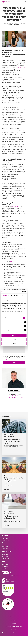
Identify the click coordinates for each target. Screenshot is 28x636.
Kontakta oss (5, 564)
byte (11, 261)
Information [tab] (14, 295)
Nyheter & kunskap (20, 23)
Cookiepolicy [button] (14, 620)
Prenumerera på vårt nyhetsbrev (10, 576)
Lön (3, 542)
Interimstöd (5, 546)
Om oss (4, 568)
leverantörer (15, 206)
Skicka (14, 362)
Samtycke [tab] (5, 295)
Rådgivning (5, 548)
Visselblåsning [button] (14, 623)
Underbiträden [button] (14, 630)
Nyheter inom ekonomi (9, 436)
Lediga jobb (5, 556)
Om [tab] (23, 295)
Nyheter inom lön (17, 475)
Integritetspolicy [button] (13, 616)
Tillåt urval (14, 339)
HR (2, 544)
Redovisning (5, 538)
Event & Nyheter (6, 558)
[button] (25, 1)
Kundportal (5, 554)
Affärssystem (5, 540)
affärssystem (21, 67)
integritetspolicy (8, 359)
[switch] (25, 322)
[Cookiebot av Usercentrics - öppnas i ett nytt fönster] (21, 292)
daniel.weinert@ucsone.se (16, 397)
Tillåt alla (14, 335)
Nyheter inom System (13, 24)
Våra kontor (5, 566)
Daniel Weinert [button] (14, 390)
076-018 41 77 (16, 395)
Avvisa (14, 343)
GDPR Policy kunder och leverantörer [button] (14, 626)
